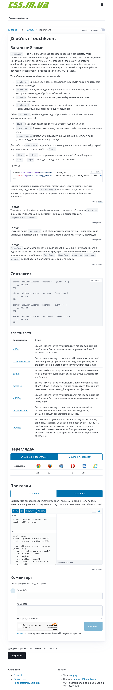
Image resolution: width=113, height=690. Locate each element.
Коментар (22, 603)
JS (22, 511)
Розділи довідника (19, 18)
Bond (100, 201)
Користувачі (20, 679)
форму (73, 675)
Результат (30, 511)
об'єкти (30, 29)
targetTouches (20, 410)
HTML (15, 511)
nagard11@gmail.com (84, 679)
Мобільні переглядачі (80, 456)
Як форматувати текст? (27, 618)
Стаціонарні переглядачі (34, 456)
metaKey (17, 385)
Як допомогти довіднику (27, 682)
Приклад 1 (33, 493)
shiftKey (17, 398)
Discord (18, 675)
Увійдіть (20, 633)
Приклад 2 (79, 493)
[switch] (102, 29)
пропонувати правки (90, 30)
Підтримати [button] (17, 655)
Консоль (41, 511)
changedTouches (21, 361)
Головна (12, 29)
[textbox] (59, 609)
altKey (16, 349)
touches (17, 427)
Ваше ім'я (22, 590)
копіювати (95, 172)
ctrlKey (16, 373)
